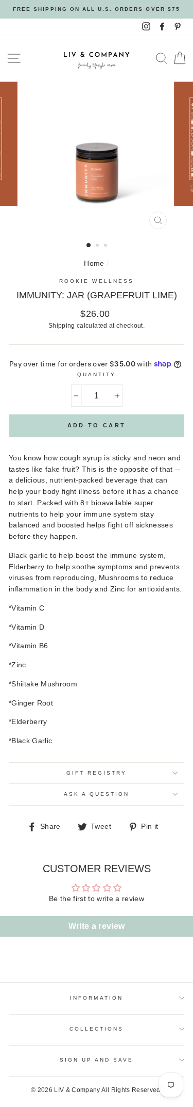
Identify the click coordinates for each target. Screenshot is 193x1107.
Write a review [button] (96, 926)
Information (96, 998)
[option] (96, 9)
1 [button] (89, 245)
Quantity (96, 374)
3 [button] (106, 246)
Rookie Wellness (96, 281)
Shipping (61, 326)
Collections (96, 1029)
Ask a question (97, 794)
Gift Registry (96, 773)
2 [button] (98, 246)
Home (94, 263)
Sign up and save (97, 1060)
